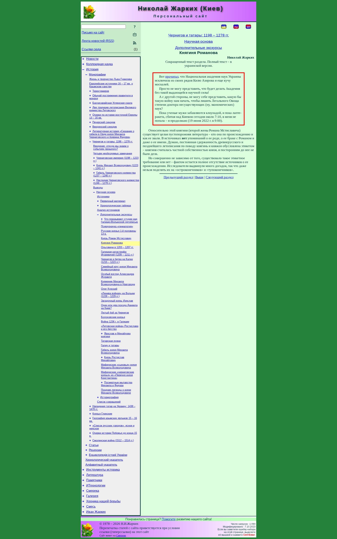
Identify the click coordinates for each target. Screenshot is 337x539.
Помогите (169, 519)
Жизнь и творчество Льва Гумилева (110, 79)
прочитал (171, 76)
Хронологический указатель (104, 459)
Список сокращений (109, 401)
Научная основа (105, 192)
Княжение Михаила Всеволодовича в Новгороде (118, 283)
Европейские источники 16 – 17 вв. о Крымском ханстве (111, 85)
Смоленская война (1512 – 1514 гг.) (113, 440)
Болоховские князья (113, 317)
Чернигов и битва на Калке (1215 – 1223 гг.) (117, 261)
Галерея (92, 496)
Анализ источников (108, 210)
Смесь (91, 506)
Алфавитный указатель (101, 464)
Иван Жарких (96, 511)
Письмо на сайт (93, 32)
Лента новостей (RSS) (98, 41)
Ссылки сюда (91, 49)
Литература (94, 475)
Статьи (93, 445)
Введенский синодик (104, 126)
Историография (109, 397)
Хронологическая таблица (115, 205)
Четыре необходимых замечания (112, 153)
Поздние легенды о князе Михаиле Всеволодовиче (116, 391)
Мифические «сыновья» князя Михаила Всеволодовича (119, 366)
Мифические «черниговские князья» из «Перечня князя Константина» (117, 375)
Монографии (97, 74)
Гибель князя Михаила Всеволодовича (114, 351)
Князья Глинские (102, 413)
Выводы (98, 187)
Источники (103, 196)
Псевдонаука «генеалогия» (117, 226)
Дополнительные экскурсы (116, 214)
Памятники (94, 480)
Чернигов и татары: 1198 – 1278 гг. (112, 141)
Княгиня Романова (112, 242)
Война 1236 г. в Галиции (115, 321)
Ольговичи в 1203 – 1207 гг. (117, 247)
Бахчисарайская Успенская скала (112, 102)
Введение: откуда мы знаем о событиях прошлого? (111, 147)
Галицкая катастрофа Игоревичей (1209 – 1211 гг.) (117, 253)
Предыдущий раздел (178, 177)
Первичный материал (112, 201)
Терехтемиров (100, 91)
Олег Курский (109, 288)
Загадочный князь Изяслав (117, 300)
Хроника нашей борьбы (103, 501)
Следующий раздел (219, 177)
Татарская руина (111, 340)
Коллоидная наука (99, 64)
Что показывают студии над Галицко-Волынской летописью (119, 220)
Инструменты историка (103, 469)
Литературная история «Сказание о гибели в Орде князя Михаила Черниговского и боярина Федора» (111, 134)
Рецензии (95, 450)
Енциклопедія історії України (108, 454)
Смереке (121, 535)
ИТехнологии (95, 485)
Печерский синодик (103, 122)
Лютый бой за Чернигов (115, 312)
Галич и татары (110, 345)
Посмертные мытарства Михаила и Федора (116, 384)
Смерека (92, 490)
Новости (92, 58)
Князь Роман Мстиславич (116, 238)
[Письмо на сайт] (134, 35)
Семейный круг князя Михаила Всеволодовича (119, 268)
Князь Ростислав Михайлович (112, 359)
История (92, 69)
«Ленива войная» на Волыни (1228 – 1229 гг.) (118, 295)
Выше (199, 177)
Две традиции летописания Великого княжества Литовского (112, 109)
